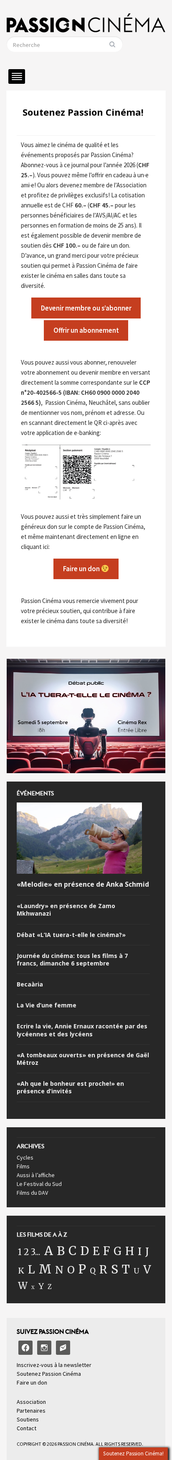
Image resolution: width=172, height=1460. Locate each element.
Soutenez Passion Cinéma (49, 1373)
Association (31, 1402)
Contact (26, 1428)
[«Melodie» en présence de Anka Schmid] (79, 840)
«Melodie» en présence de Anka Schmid (83, 884)
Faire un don (32, 1382)
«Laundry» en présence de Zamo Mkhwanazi (66, 909)
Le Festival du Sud (39, 1184)
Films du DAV (32, 1192)
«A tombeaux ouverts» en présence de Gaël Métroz (83, 1059)
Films (23, 1166)
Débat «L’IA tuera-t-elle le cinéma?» (71, 935)
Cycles (25, 1157)
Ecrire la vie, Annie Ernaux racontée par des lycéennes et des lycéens (82, 1030)
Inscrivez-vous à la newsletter (54, 1365)
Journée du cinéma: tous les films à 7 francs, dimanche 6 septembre (72, 959)
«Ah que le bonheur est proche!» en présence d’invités (70, 1087)
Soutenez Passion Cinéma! (83, 112)
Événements (35, 796)
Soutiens (28, 1419)
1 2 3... (29, 1252)
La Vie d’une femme (46, 1005)
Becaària (30, 984)
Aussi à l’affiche (36, 1175)
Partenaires (31, 1410)
